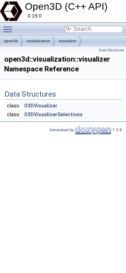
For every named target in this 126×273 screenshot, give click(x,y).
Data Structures (111, 50)
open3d (11, 41)
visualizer (67, 41)
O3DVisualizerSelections (53, 114)
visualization (38, 41)
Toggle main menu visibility (9, 29)
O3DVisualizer (40, 105)
